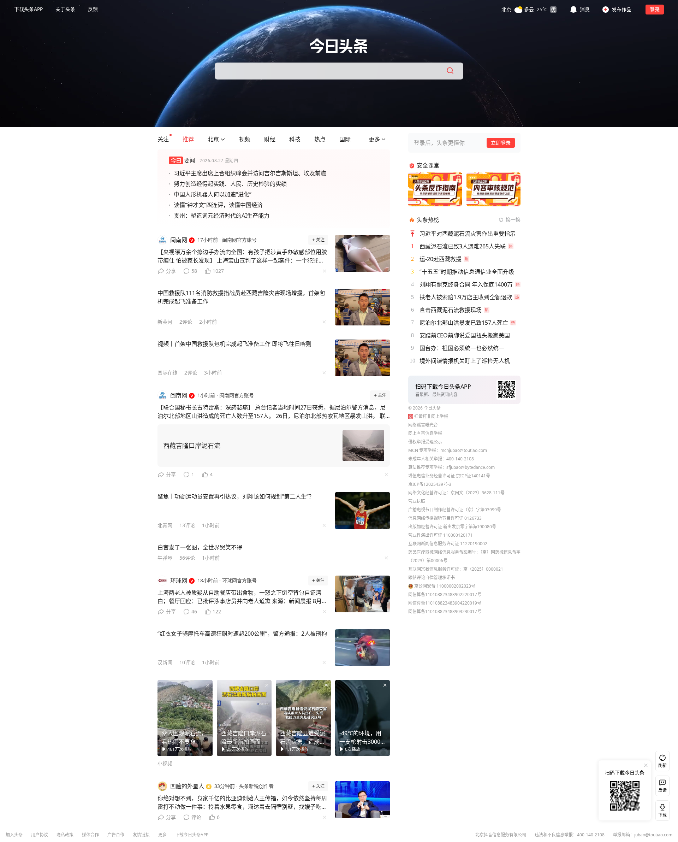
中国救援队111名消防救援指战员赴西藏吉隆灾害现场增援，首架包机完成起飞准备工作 (241, 297)
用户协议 (39, 835)
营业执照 (416, 501)
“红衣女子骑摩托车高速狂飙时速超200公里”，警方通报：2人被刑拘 (242, 633)
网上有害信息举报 (425, 433)
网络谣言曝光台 (423, 425)
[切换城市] (222, 139)
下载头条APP (28, 9)
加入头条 (14, 835)
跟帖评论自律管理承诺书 (431, 578)
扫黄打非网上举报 (431, 416)
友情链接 (141, 835)
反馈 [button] (93, 9)
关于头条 (65, 9)
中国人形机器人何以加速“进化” (212, 194)
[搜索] (450, 71)
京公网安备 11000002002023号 (444, 586)
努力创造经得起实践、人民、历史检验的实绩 (230, 184)
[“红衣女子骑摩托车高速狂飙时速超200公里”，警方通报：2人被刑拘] (362, 647)
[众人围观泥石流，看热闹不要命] (185, 718)
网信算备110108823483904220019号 (444, 603)
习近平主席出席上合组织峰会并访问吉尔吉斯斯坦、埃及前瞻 (250, 173)
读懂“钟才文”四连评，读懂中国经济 (218, 205)
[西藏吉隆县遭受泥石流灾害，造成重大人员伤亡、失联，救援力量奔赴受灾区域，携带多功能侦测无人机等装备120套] (303, 718)
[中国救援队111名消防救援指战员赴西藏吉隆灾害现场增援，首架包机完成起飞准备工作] (362, 307)
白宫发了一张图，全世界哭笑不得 (199, 547)
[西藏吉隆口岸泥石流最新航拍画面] (244, 718)
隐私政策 (64, 835)
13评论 (187, 525)
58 (194, 270)
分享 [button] (171, 270)
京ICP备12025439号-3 (429, 484)
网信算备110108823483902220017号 (444, 594)
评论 (196, 817)
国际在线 (167, 372)
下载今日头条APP (191, 835)
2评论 (185, 321)
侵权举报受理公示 (425, 442)
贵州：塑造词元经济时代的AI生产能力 (221, 215)
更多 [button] (162, 835)
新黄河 (164, 321)
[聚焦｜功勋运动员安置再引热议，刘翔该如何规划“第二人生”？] (362, 510)
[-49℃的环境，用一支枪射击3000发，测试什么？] (362, 718)
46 (194, 611)
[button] (529, 9)
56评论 (187, 557)
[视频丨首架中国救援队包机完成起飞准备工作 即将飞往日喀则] (362, 358)
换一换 (513, 219)
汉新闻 (164, 662)
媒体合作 (90, 835)
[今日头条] (339, 45)
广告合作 (115, 835)
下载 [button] (661, 809)
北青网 (164, 525)
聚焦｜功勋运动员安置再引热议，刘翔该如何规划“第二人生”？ (235, 496)
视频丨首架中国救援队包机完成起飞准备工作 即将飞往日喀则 (234, 344)
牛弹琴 (164, 557)
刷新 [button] (662, 765)
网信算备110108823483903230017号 (444, 611)
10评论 (187, 662)
